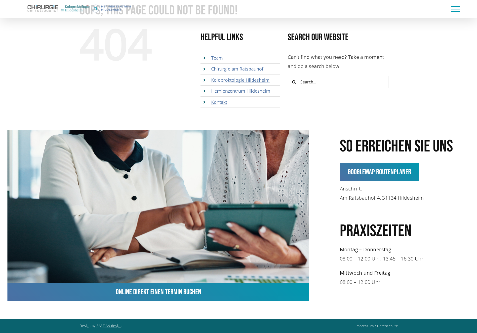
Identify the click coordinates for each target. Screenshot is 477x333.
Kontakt (219, 102)
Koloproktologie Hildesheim (240, 80)
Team (217, 58)
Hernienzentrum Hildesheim (240, 91)
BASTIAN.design (109, 325)
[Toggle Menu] (456, 9)
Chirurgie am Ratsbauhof (237, 69)
